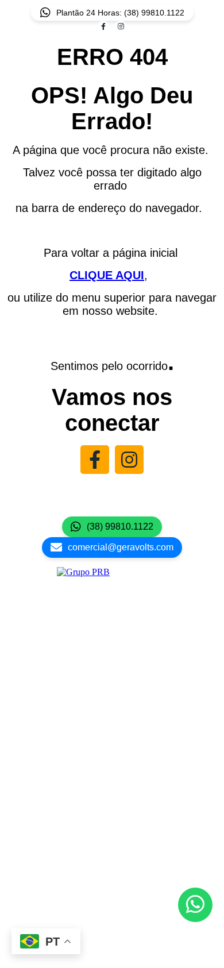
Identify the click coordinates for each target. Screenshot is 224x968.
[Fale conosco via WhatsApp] (195, 905)
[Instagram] (120, 26)
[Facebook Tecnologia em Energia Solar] (94, 459)
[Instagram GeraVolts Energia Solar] (129, 459)
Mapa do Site (112, 852)
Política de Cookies (112, 868)
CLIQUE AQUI (106, 275)
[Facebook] (103, 26)
